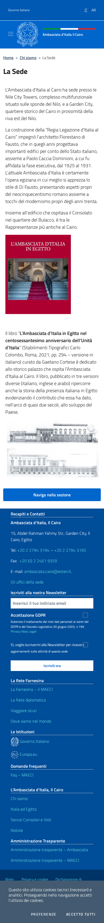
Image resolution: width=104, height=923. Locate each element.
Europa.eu (28, 754)
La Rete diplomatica (28, 700)
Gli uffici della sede (27, 582)
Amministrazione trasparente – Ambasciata (49, 849)
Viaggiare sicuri (24, 710)
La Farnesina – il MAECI (32, 689)
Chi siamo (28, 58)
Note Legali (29, 631)
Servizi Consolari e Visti (31, 819)
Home (8, 58)
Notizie (17, 830)
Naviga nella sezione (52, 495)
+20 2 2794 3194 (33, 550)
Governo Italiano (19, 10)
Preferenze (44, 914)
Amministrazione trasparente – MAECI (45, 860)
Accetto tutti (80, 914)
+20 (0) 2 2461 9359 (38, 561)
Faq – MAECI (22, 775)
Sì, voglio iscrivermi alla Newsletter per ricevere (47, 645)
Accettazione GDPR (28, 615)
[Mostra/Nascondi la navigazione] (10, 34)
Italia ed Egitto (24, 809)
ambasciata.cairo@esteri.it (47, 571)
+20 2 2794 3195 (70, 550)
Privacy (16, 631)
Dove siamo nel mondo (31, 721)
